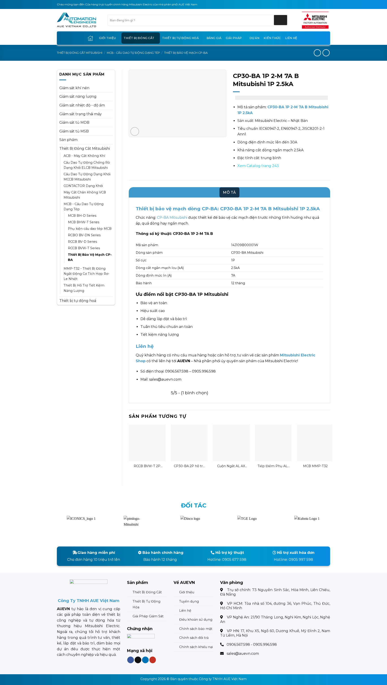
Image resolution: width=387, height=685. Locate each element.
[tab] (229, 192)
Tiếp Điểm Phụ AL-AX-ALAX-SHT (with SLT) (273, 466)
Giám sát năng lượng (78, 96)
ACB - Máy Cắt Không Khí (84, 156)
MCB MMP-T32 (315, 466)
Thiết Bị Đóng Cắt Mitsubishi (79, 52)
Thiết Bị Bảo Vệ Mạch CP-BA (186, 52)
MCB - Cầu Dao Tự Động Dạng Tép (133, 52)
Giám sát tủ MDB (74, 122)
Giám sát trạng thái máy (80, 114)
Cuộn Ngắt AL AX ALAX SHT (231, 466)
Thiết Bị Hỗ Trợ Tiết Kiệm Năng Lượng (84, 288)
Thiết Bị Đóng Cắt (139, 38)
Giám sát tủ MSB (74, 131)
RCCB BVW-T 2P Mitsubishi (147, 466)
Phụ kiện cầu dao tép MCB (90, 229)
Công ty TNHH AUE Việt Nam (223, 679)
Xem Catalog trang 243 (258, 166)
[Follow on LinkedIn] (145, 659)
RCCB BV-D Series (82, 242)
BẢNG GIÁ (213, 38)
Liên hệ (291, 38)
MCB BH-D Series (82, 216)
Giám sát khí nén (74, 88)
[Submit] (280, 20)
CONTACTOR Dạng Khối (83, 186)
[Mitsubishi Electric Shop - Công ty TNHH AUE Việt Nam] (79, 20)
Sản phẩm (68, 140)
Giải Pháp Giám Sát (148, 616)
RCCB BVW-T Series (84, 248)
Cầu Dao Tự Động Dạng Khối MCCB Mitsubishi (87, 176)
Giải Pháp (234, 38)
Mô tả (229, 192)
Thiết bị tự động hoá (180, 38)
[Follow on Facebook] (130, 659)
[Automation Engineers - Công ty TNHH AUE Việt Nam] (315, 20)
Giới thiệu (107, 38)
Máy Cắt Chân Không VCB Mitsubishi (85, 194)
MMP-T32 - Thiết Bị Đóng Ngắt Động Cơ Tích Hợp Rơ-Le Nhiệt (87, 274)
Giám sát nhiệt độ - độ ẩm (82, 105)
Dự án (254, 38)
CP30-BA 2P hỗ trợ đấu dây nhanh (189, 466)
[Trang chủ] (90, 38)
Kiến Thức (272, 38)
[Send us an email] (138, 659)
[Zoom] (134, 131)
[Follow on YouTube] (152, 659)
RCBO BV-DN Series (84, 235)
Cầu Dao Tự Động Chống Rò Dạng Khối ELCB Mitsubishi (87, 165)
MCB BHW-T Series (83, 222)
